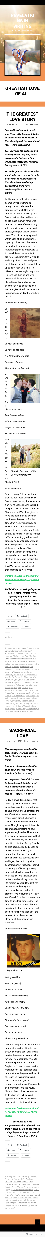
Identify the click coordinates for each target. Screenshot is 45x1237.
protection (16, 701)
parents (29, 698)
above (22, 661)
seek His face (16, 706)
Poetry (7, 659)
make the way (31, 696)
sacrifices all (19, 1205)
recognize (22, 703)
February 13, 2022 (14, 125)
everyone (19, 675)
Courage (24, 651)
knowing (32, 690)
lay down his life (23, 1200)
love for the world (18, 696)
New (26, 656)
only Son (22, 698)
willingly (27, 1205)
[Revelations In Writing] (22, 58)
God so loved (33, 682)
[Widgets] (37, 1221)
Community (16, 651)
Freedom (8, 1182)
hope (30, 688)
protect (33, 1203)
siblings (25, 706)
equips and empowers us (24, 669)
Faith (30, 651)
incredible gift (10, 690)
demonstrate (22, 1192)
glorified (22, 680)
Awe (24, 648)
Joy (11, 656)
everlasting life (10, 675)
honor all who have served (22, 1198)
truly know (26, 709)
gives (12, 680)
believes (27, 664)
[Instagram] (22, 1229)
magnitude (14, 1203)
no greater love (24, 1203)
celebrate (15, 667)
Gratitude (32, 654)
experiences (31, 1192)
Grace (26, 654)
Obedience (33, 656)
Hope (7, 656)
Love (22, 656)
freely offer (19, 677)
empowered (9, 669)
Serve (14, 1187)
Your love (11, 711)
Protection (28, 1184)
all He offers (30, 661)
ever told (11, 672)
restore (35, 703)
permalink (29, 711)
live (23, 693)
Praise (21, 1184)
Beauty (29, 648)
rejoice (29, 703)
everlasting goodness (23, 672)
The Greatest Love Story (22, 117)
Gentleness (19, 654)
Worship (8, 661)
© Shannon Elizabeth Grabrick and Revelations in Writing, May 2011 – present (22, 579)
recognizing (9, 1205)
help (19, 688)
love (30, 693)
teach (20, 709)
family (26, 675)
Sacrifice (8, 1187)
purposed (24, 701)
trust (33, 709)
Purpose (13, 659)
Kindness (16, 656)
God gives (15, 682)
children (23, 667)
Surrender (28, 659)
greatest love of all (12, 685)
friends (26, 677)
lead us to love (16, 693)
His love (25, 688)
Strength (20, 659)
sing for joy (14, 709)
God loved (24, 682)
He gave (14, 688)
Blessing (35, 648)
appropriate (19, 664)
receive (31, 701)
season (7, 706)
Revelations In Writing (22, 21)
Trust (34, 659)
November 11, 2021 (14, 741)
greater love (28, 1195)
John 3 (25, 690)
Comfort (8, 651)
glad (16, 680)
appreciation (23, 1190)
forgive (11, 677)
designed (29, 667)
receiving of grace (11, 703)
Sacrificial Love (22, 733)
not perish (14, 698)
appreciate (14, 1190)
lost (27, 693)
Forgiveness (9, 654)
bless (31, 1190)
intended (19, 690)
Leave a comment (31, 125)
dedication (12, 1192)
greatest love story (26, 685)
